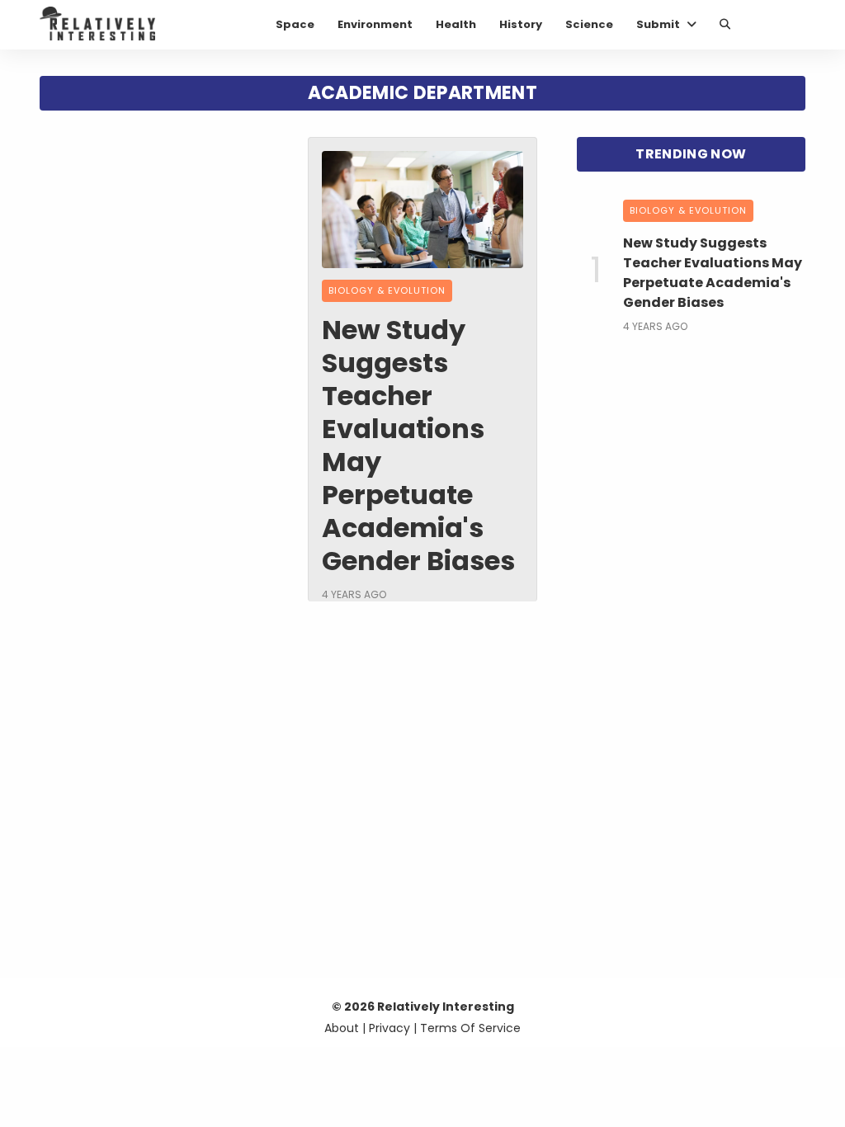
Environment (375, 24)
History (520, 24)
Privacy (389, 1028)
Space (295, 24)
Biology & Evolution (387, 290)
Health (456, 24)
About (341, 1028)
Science (589, 24)
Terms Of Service (470, 1028)
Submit (658, 24)
